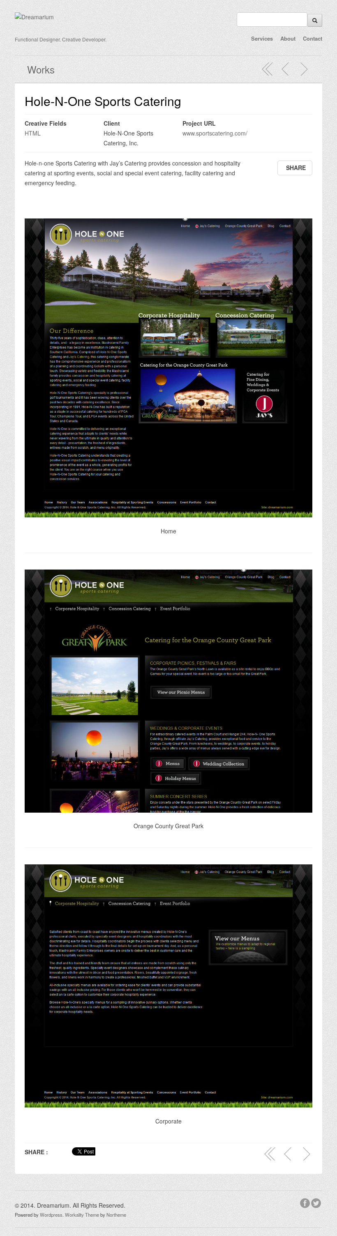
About (287, 38)
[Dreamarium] (34, 17)
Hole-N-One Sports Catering (103, 101)
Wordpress (51, 1214)
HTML (33, 133)
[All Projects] (267, 69)
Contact (312, 38)
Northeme (116, 1214)
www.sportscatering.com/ (214, 133)
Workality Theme (82, 1214)
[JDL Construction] (304, 69)
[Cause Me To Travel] (285, 69)
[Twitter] (316, 1202)
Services (262, 38)
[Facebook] (305, 1202)
